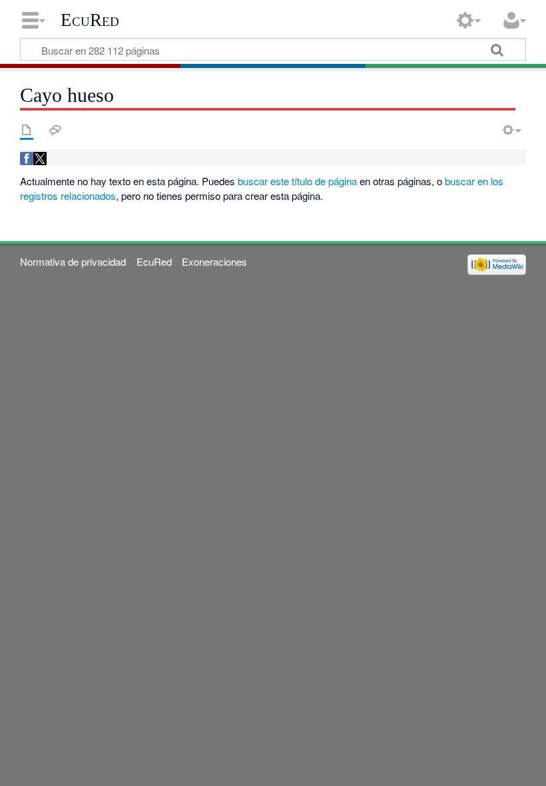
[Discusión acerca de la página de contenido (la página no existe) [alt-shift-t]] (55, 130)
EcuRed (90, 20)
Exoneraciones (214, 261)
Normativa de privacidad (73, 261)
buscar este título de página (297, 181)
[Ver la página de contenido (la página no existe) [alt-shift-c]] (26, 130)
